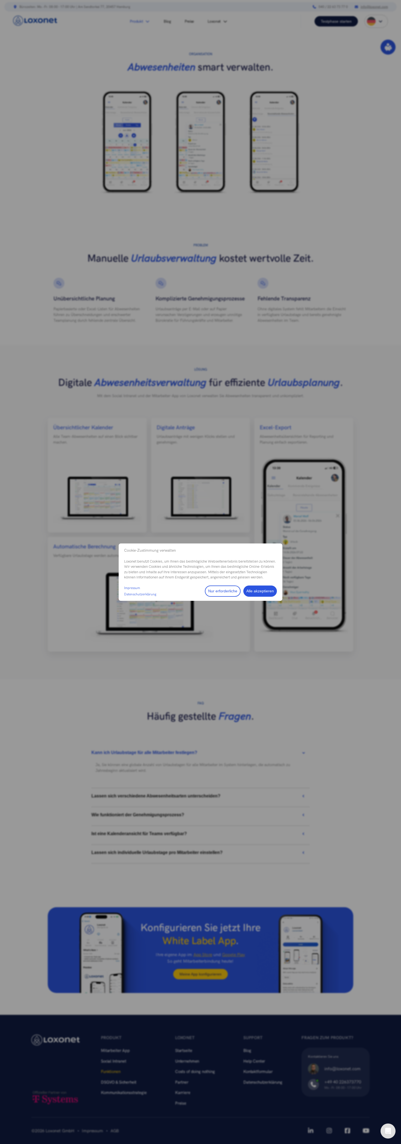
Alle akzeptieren (260, 591)
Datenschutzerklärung (140, 594)
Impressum (132, 588)
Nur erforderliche (222, 591)
